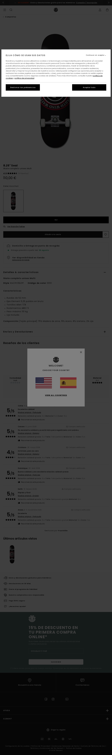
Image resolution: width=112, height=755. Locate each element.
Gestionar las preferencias (23, 87)
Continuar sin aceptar (95, 55)
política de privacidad (24, 78)
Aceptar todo (89, 87)
